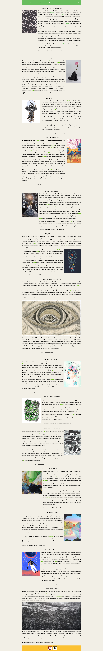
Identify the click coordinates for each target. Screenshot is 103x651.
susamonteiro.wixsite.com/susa (65, 584)
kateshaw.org (41, 545)
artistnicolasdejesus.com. (61, 51)
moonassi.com (41, 464)
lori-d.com (42, 275)
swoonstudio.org (61, 133)
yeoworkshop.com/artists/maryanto (45, 642)
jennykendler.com (60, 229)
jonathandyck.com (44, 184)
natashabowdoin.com (65, 423)
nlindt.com (62, 508)
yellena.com (42, 392)
